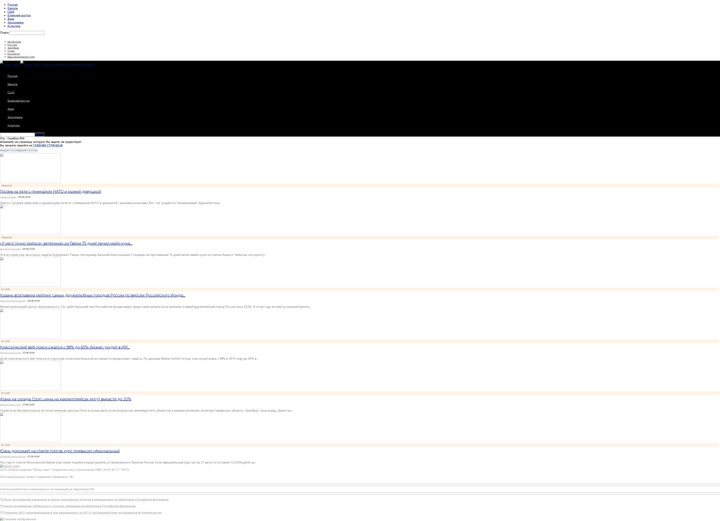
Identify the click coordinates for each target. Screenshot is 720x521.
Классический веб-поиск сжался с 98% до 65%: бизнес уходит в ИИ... (65, 347)
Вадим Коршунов (10, 352)
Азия (11, 19)
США (11, 12)
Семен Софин (8, 197)
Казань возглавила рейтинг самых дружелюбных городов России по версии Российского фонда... (92, 295)
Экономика (15, 22)
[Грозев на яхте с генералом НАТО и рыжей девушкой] (30, 182)
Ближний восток (19, 15)
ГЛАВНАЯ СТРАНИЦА (48, 145)
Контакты (14, 53)
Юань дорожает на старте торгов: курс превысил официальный (60, 451)
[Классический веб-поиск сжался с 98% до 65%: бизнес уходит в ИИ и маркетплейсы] (30, 337)
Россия (12, 5)
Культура (14, 26)
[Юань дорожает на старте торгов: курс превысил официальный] (30, 441)
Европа (13, 8)
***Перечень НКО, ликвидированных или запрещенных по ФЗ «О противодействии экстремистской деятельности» (81, 512)
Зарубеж (13, 47)
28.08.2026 (14, 41)
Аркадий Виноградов (12, 300)
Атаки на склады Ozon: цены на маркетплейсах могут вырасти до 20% (65, 399)
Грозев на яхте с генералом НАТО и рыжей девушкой (50, 191)
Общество (6, 185)
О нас (11, 50)
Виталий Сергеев (10, 248)
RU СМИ (5, 289)
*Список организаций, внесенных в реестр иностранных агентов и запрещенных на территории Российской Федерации (84, 499)
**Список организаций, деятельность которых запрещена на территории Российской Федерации (68, 506)
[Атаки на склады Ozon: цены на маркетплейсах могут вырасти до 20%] (30, 389)
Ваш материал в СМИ (21, 56)
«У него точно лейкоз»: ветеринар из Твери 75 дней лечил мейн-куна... (66, 243)
